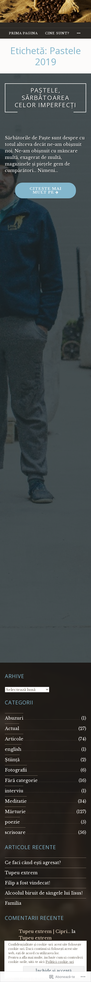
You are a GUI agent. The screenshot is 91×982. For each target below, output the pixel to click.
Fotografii (16, 770)
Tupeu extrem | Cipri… (44, 931)
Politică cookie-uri (60, 962)
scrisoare (15, 832)
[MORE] (79, 33)
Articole (14, 739)
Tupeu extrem (21, 872)
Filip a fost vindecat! (27, 883)
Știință (12, 759)
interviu (14, 791)
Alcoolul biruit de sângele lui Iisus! (44, 893)
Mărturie (15, 811)
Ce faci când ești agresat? (33, 862)
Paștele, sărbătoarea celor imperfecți (45, 97)
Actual (12, 728)
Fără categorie (21, 780)
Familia (13, 903)
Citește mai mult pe (38, 192)
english (13, 749)
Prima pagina (23, 33)
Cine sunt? (57, 33)
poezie (12, 822)
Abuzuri (14, 718)
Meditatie (16, 801)
